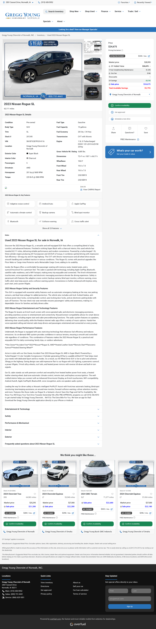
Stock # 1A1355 (125, 491)
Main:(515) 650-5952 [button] (13, 591)
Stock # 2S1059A (9, 491)
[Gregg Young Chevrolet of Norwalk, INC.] (22, 16)
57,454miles (147, 497)
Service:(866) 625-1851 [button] (14, 597)
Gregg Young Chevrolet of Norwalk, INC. (18, 35)
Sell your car (78, 586)
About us (76, 582)
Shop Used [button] (90, 11)
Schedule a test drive (122, 119)
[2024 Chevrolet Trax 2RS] (20, 474)
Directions (45, 586)
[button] (19, 2)
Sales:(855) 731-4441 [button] (14, 594)
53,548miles (70, 497)
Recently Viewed (144, 2)
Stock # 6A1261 (86, 491)
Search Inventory (55, 11)
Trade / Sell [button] (133, 11)
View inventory (47, 582)
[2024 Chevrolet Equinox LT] (58, 474)
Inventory (41, 35)
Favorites (124, 2)
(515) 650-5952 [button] (47, 2)
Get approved (120, 112)
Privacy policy (46, 594)
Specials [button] (47, 21)
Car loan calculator (80, 590)
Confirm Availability (122, 105)
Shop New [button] (74, 11)
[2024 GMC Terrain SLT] (97, 474)
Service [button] (118, 11)
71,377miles (108, 497)
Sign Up (130, 606)
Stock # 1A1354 (47, 491)
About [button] (59, 21)
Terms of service (80, 594)
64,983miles (31, 497)
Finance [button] (104, 11)
